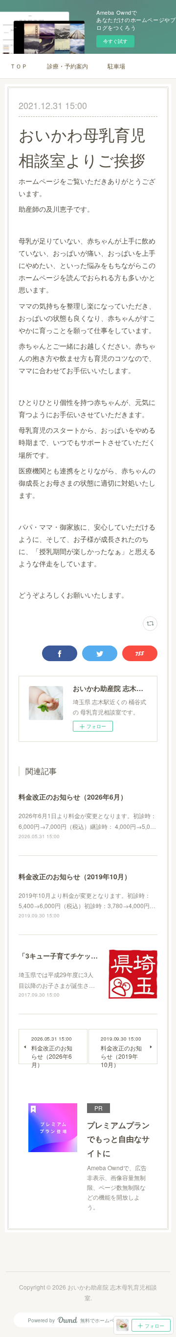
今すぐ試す (115, 41)
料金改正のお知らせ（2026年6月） (73, 797)
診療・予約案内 (67, 66)
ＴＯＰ (18, 66)
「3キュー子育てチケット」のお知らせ (79, 955)
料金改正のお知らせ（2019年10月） (75, 876)
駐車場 (116, 66)
